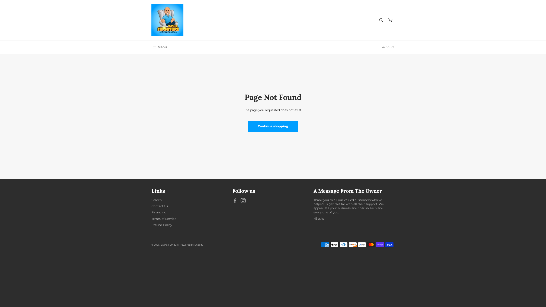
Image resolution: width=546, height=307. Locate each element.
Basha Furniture (170, 244)
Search (156, 200)
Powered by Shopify (191, 244)
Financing (158, 212)
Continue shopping (273, 126)
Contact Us (159, 206)
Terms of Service (163, 219)
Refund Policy (161, 225)
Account (388, 47)
